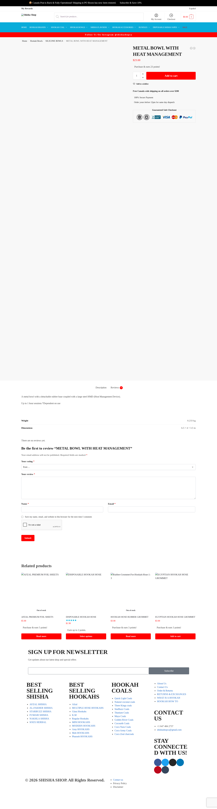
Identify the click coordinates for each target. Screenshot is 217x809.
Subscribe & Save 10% (122, 2)
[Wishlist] (57, 577)
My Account (156, 19)
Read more (41, 636)
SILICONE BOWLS (54, 41)
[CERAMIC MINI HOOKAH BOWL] (194, 48)
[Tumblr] (165, 770)
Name (25, 504)
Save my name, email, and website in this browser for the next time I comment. (58, 517)
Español (192, 8)
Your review (28, 474)
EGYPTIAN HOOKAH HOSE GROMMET (175, 617)
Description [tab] (101, 387)
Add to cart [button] (175, 636)
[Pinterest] (158, 770)
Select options (86, 636)
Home (24, 41)
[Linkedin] (180, 762)
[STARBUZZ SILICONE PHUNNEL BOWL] (191, 48)
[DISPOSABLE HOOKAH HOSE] (86, 593)
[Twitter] (165, 762)
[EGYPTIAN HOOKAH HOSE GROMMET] (175, 593)
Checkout (171, 19)
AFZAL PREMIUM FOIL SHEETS (37, 617)
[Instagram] (172, 762)
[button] (188, 17)
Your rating (27, 461)
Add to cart (171, 75)
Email (112, 504)
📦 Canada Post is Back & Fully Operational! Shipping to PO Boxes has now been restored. (63, 2)
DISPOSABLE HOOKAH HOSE (81, 617)
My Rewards (27, 8)
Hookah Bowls (36, 41)
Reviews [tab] (116, 387)
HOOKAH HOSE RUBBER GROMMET (129, 617)
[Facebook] (158, 762)
